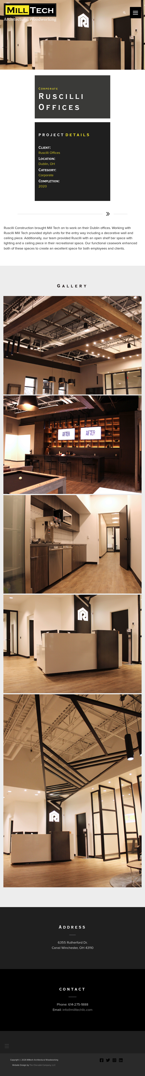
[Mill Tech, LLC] (30, 12)
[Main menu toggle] (135, 12)
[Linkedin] (121, 1060)
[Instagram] (114, 1060)
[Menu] (7, 1046)
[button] (124, 12)
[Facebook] (101, 1060)
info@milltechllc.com (77, 1009)
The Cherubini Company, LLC (42, 1065)
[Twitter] (108, 1060)
